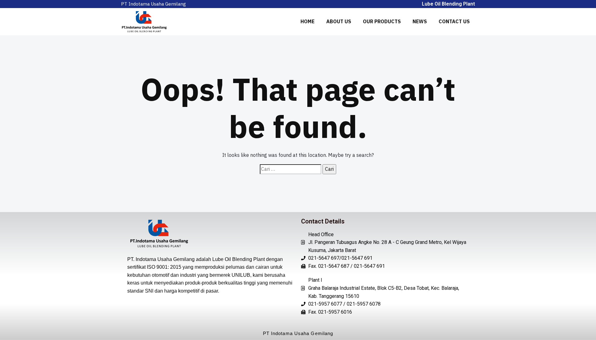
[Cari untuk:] (290, 169)
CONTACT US (454, 21)
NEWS (420, 21)
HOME (307, 21)
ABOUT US (338, 21)
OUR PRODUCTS (382, 21)
